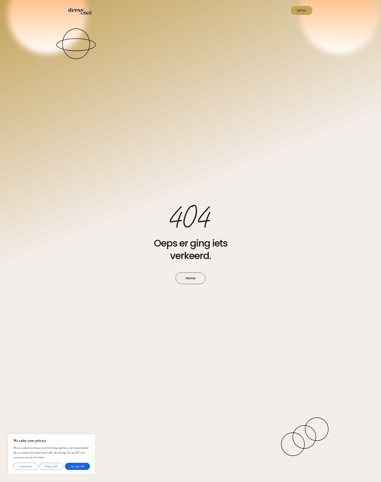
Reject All (51, 466)
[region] (51, 454)
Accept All (77, 466)
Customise (25, 466)
